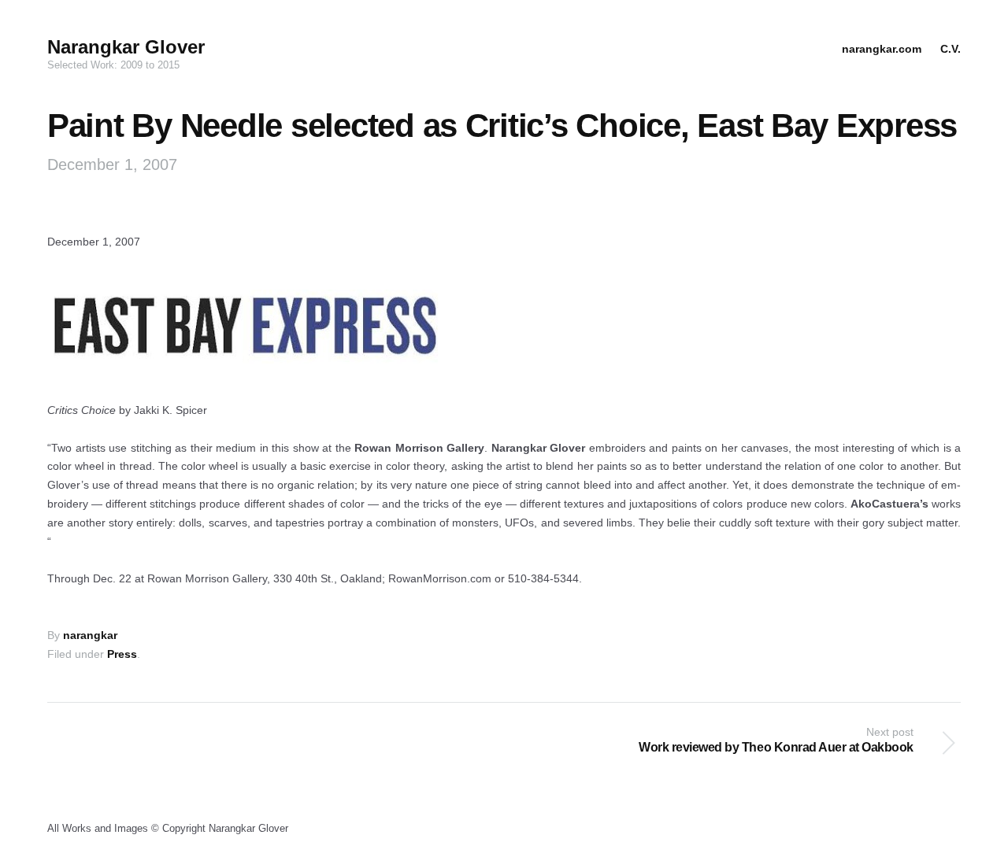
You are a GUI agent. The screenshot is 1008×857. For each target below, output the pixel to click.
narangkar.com (881, 48)
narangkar (90, 635)
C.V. (950, 48)
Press (122, 654)
